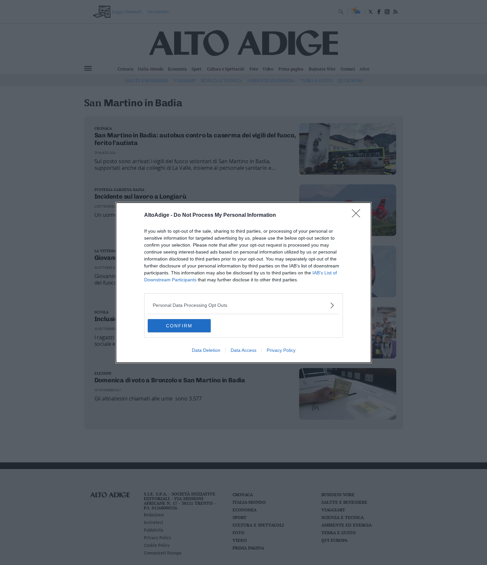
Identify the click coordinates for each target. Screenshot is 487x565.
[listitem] (243, 305)
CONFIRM (179, 325)
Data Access (243, 350)
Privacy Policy (281, 350)
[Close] (358, 215)
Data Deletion (206, 350)
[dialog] (243, 283)
